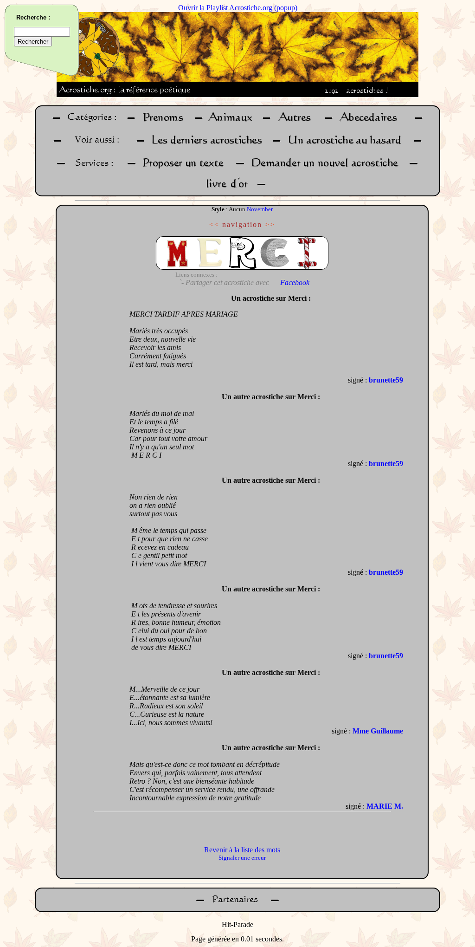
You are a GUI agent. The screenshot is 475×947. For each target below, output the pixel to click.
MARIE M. (384, 806)
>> (270, 224)
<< (214, 224)
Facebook (294, 282)
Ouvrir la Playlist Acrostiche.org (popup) (237, 8)
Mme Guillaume (378, 731)
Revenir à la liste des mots (242, 850)
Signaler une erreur (242, 857)
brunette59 (386, 380)
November (260, 209)
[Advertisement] (90, 429)
